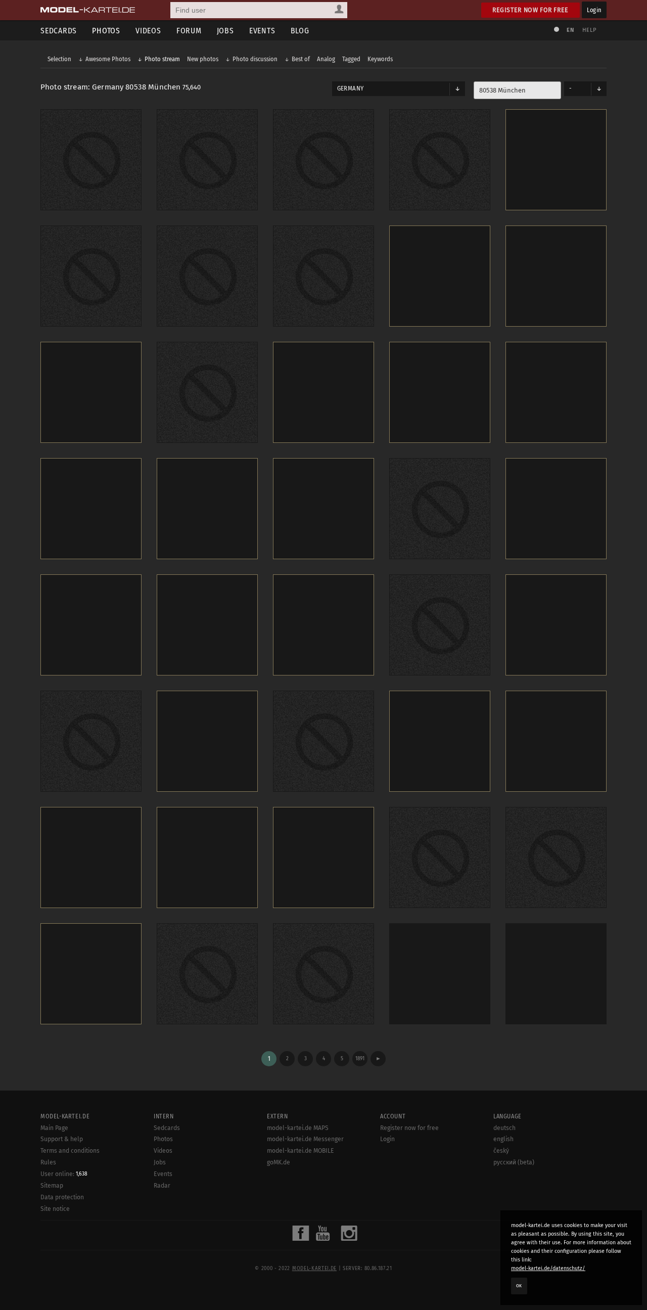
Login (594, 10)
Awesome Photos (107, 59)
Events (262, 30)
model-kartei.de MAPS (298, 1128)
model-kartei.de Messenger (305, 1139)
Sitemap (51, 1185)
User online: (63, 1174)
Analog (326, 59)
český (501, 1150)
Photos (106, 30)
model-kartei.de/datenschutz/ (548, 1268)
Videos (148, 30)
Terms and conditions (70, 1150)
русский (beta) (513, 1162)
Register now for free (530, 10)
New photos (202, 59)
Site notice (55, 1208)
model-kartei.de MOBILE (300, 1150)
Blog (300, 30)
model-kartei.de (314, 1269)
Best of (301, 59)
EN (570, 30)
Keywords (380, 59)
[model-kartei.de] (87, 10)
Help (589, 30)
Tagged (351, 59)
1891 (359, 1058)
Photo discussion (255, 59)
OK (519, 1286)
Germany (350, 88)
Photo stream (162, 59)
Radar (162, 1185)
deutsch (504, 1128)
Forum (189, 30)
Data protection (62, 1197)
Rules (48, 1162)
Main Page (54, 1128)
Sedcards (58, 30)
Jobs (225, 30)
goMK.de (278, 1162)
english (503, 1139)
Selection (59, 59)
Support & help (61, 1139)
